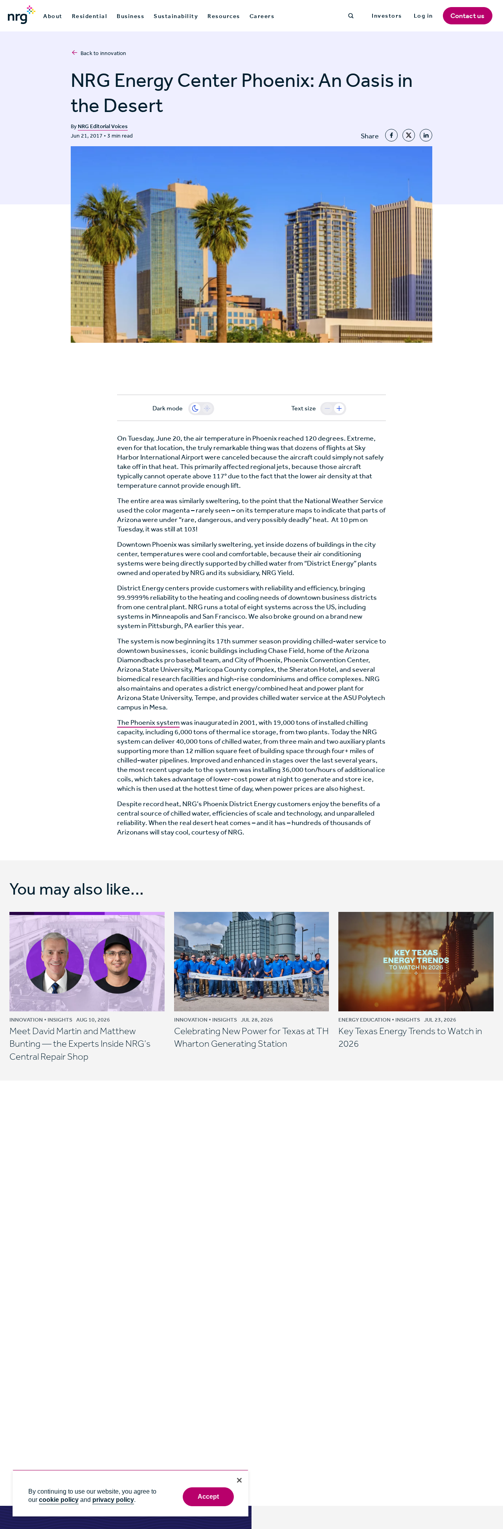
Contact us (467, 15)
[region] (130, 1493)
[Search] (351, 16)
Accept (208, 1496)
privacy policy (113, 1499)
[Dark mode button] (195, 408)
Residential (90, 16)
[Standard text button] (327, 408)
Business (130, 16)
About (52, 16)
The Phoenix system (148, 722)
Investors (387, 15)
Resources (223, 16)
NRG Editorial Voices (103, 126)
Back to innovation (104, 53)
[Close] (239, 1480)
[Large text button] (339, 408)
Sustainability (176, 16)
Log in (423, 15)
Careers (262, 16)
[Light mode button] (207, 408)
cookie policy (59, 1499)
